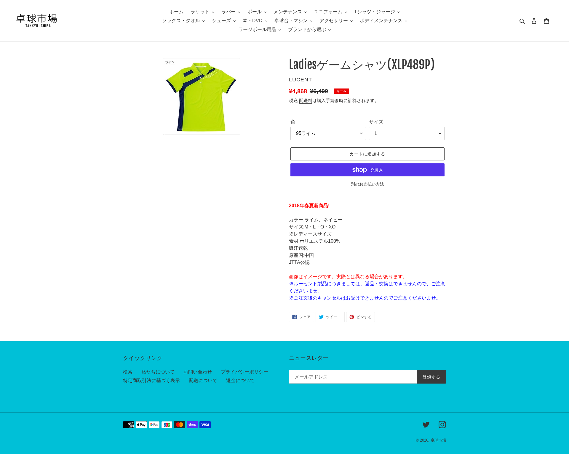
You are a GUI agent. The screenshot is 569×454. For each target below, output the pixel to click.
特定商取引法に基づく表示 (151, 380)
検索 (127, 371)
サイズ (376, 121)
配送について (203, 380)
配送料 (305, 100)
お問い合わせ (197, 371)
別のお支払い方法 (367, 184)
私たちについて (158, 371)
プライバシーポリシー (244, 371)
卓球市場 (438, 440)
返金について (240, 380)
